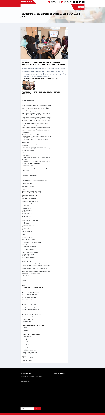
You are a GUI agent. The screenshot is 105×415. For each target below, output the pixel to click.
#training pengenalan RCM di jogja (39, 74)
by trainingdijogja (33, 66)
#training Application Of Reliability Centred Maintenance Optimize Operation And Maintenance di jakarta (45, 71)
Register (44, 7)
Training (34, 7)
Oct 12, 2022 (25, 66)
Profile (27, 7)
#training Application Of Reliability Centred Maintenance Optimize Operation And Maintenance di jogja (41, 73)
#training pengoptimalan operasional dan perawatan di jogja (37, 76)
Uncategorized (24, 60)
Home (23, 7)
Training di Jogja (26, 1)
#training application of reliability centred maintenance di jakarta (37, 68)
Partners (50, 7)
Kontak (39, 7)
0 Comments (40, 66)
